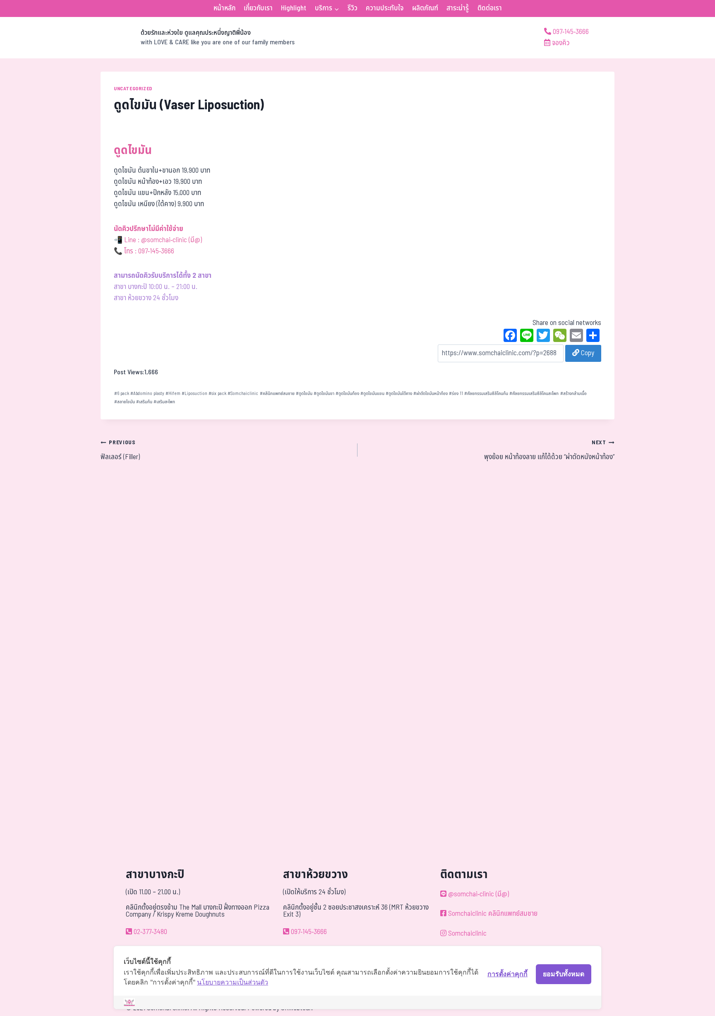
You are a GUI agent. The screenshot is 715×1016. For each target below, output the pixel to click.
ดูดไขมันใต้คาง (399, 393)
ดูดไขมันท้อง (347, 393)
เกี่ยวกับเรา (258, 8)
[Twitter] (543, 336)
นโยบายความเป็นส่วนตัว (232, 982)
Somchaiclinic (243, 393)
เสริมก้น (144, 401)
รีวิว (353, 8)
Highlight (293, 8)
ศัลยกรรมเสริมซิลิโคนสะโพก (534, 393)
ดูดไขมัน (304, 393)
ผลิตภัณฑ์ (425, 8)
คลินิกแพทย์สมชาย (277, 393)
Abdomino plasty (147, 393)
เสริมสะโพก (164, 401)
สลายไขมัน (124, 401)
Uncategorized (133, 88)
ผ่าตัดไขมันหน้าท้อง (430, 393)
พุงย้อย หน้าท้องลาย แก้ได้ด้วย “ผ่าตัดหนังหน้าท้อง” (549, 450)
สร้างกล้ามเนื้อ (573, 393)
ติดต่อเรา (489, 8)
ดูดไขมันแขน (372, 393)
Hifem (173, 393)
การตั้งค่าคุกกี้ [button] (507, 974)
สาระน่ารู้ (457, 8)
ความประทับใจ (384, 8)
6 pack (121, 393)
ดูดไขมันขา (324, 393)
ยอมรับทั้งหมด (563, 974)
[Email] (576, 336)
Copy (586, 353)
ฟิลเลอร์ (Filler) (120, 450)
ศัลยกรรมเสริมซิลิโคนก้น (486, 393)
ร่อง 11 (456, 393)
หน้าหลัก (224, 8)
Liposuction (194, 393)
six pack (217, 393)
